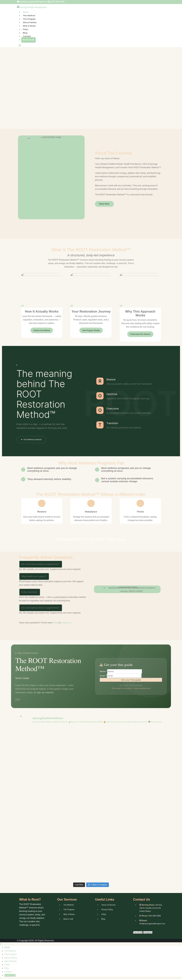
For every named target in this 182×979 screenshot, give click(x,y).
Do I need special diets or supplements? (40, 564)
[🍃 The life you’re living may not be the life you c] (120, 788)
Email (103, 675)
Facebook (138, 932)
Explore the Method (41, 330)
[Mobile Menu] (20, 45)
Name (103, 671)
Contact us (66, 623)
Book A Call (28, 40)
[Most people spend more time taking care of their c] (91, 804)
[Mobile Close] (1, 944)
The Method (29, 15)
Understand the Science (140, 334)
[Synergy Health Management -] (32, 7)
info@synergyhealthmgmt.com (34, 2)
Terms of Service (108, 905)
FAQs (25, 29)
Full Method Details (33, 439)
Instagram (147, 932)
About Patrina (29, 22)
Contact (27, 36)
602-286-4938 (57, 2)
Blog (25, 33)
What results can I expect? (33, 576)
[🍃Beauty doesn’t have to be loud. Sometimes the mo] (62, 774)
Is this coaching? (29, 592)
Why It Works (29, 26)
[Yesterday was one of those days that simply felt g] (149, 764)
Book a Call (68, 919)
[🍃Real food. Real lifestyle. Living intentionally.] (33, 771)
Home (26, 12)
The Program (29, 19)
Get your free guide (131, 680)
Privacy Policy (107, 909)
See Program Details (91, 330)
